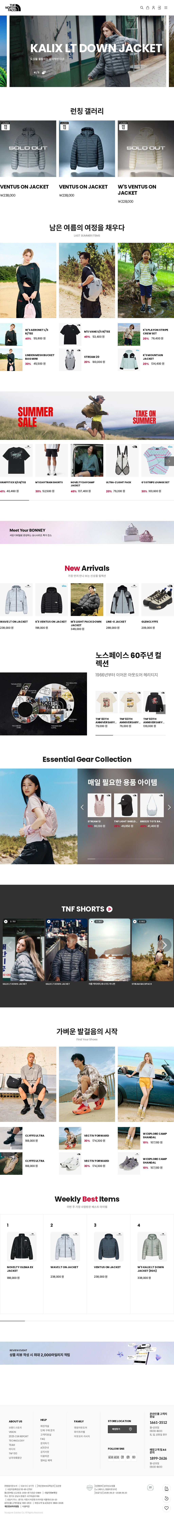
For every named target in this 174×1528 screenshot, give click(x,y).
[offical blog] (111, 1457)
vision (12, 1432)
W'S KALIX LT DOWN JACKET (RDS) (150, 1269)
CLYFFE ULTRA (34, 1136)
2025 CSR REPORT (19, 1436)
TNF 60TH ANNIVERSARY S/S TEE (105, 722)
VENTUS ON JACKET (107, 1267)
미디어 (12, 1449)
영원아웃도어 (80, 1427)
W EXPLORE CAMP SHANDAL (155, 1135)
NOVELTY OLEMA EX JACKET (20, 1269)
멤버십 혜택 (46, 1460)
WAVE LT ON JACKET (14, 622)
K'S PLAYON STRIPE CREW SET (155, 331)
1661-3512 (158, 1423)
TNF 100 (13, 1453)
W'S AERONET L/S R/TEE (36, 331)
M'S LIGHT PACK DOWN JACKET (86, 623)
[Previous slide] (83, 807)
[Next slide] (169, 461)
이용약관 (44, 1456)
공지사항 (44, 1452)
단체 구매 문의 (47, 1430)
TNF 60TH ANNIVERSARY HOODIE (152, 722)
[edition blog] (116, 1457)
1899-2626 (158, 1458)
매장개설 (44, 1426)
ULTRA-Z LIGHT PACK (118, 482)
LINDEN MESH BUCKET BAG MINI (40, 357)
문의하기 (44, 1443)
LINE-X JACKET (116, 622)
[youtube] (134, 1457)
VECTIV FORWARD (96, 1136)
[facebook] (122, 1457)
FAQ (42, 1439)
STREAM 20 (91, 357)
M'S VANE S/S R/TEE (97, 332)
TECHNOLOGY (16, 1440)
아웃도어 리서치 (82, 1436)
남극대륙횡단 (15, 1458)
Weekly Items (87, 1199)
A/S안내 (44, 1447)
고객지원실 (45, 1434)
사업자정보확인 (51, 1492)
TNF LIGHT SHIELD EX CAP (125, 821)
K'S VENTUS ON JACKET (51, 622)
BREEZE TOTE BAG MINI (151, 821)
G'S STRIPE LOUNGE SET (155, 482)
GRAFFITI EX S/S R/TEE (13, 482)
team (12, 1445)
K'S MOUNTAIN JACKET (153, 357)
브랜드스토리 (15, 1427)
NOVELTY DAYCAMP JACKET (82, 484)
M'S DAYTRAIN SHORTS (49, 482)
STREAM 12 (94, 821)
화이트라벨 (79, 1432)
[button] (23, 952)
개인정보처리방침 (11, 1506)
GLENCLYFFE (149, 622)
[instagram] (128, 1457)
